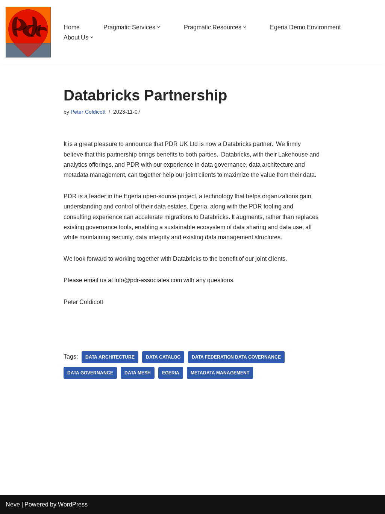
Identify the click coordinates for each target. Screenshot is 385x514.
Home (72, 27)
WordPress (73, 504)
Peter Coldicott (88, 112)
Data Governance (90, 373)
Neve (13, 504)
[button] (158, 27)
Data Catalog (163, 357)
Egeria (170, 373)
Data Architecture (110, 357)
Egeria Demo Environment (305, 27)
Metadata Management (220, 373)
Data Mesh (137, 373)
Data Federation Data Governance (236, 357)
